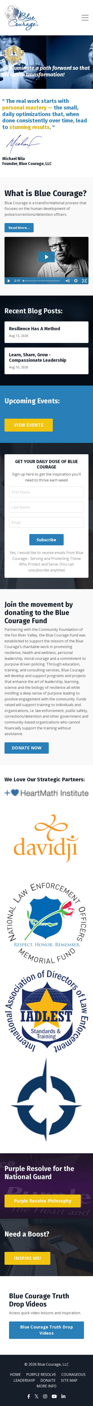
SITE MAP (69, 1380)
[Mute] (67, 280)
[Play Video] (8, 280)
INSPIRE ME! (27, 1258)
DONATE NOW (27, 747)
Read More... (19, 228)
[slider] (42, 280)
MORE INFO (46, 1386)
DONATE (48, 1380)
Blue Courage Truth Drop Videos (46, 1330)
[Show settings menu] (76, 280)
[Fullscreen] (84, 280)
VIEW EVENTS (28, 425)
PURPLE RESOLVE (41, 1374)
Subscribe (46, 539)
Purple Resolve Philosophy (42, 1201)
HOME (15, 1374)
